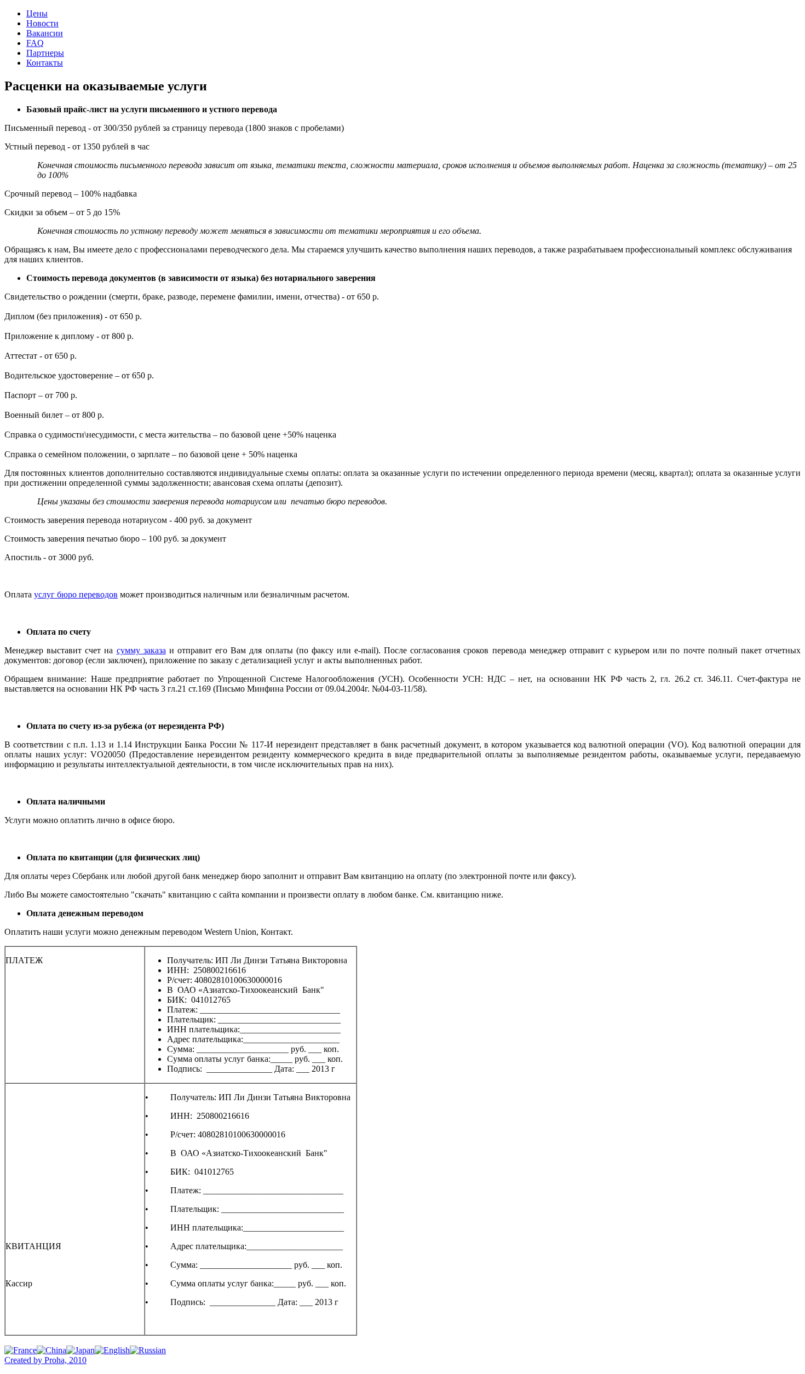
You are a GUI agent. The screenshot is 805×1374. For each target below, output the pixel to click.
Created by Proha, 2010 (45, 1360)
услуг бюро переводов (76, 594)
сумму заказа (141, 650)
